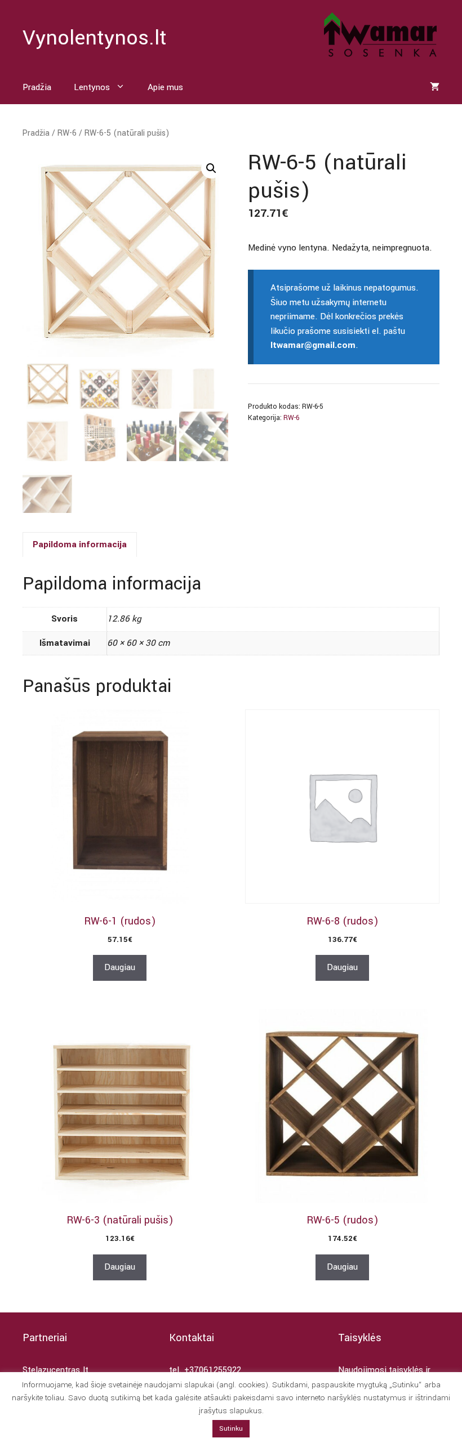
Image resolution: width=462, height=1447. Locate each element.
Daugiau (119, 967)
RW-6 (67, 133)
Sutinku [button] (231, 1428)
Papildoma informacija (80, 544)
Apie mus (165, 87)
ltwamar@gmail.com (313, 345)
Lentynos (92, 87)
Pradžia (37, 87)
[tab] (80, 544)
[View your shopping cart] (435, 87)
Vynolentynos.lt (95, 37)
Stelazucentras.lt (55, 1370)
